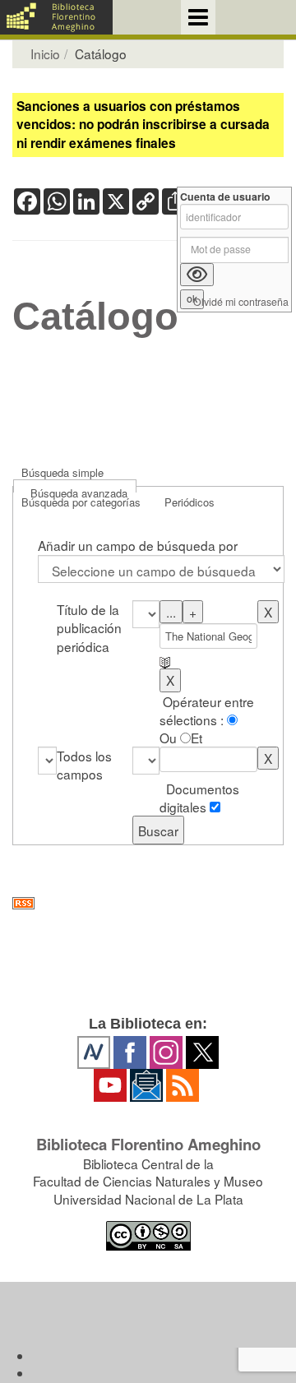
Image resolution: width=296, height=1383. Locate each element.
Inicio (45, 53)
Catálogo (95, 316)
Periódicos (189, 502)
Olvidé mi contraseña (241, 302)
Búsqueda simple (62, 472)
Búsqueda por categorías (81, 502)
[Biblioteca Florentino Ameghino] (56, 17)
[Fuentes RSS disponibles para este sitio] (148, 903)
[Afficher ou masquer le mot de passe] (197, 274)
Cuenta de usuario (225, 197)
